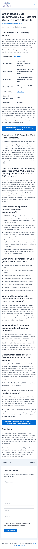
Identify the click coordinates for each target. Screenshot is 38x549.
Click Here (17, 56)
